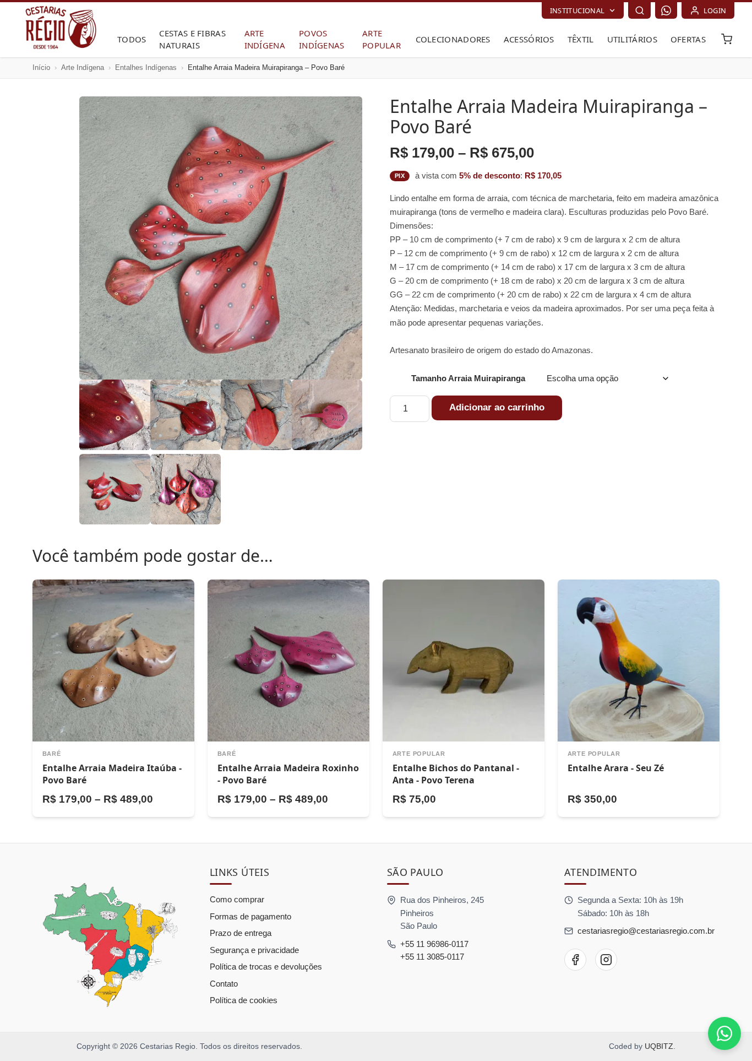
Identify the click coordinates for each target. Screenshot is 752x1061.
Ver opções (113, 754)
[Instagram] (606, 960)
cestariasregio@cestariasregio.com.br (646, 930)
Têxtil (581, 39)
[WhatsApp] (666, 10)
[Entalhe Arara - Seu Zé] (639, 660)
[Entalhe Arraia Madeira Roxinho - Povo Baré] (288, 660)
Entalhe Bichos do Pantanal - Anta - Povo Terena (456, 774)
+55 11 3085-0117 (432, 956)
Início (41, 67)
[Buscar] (639, 10)
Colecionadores (453, 39)
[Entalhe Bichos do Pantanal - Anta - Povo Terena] (463, 660)
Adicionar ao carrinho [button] (463, 754)
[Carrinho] (726, 39)
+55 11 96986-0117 (434, 944)
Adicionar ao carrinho (496, 407)
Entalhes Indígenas (146, 67)
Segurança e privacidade (254, 950)
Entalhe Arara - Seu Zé (616, 768)
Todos (131, 39)
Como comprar (237, 899)
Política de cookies (243, 1000)
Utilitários (632, 39)
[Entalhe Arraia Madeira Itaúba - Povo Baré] (113, 660)
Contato (224, 983)
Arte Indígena (82, 67)
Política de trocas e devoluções (266, 966)
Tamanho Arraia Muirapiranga (468, 378)
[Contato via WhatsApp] (724, 1033)
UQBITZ (659, 1046)
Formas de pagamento (250, 916)
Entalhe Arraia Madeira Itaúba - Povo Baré (112, 774)
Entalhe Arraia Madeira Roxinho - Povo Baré (288, 774)
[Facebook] (575, 960)
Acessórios (529, 39)
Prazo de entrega (240, 933)
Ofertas (688, 39)
